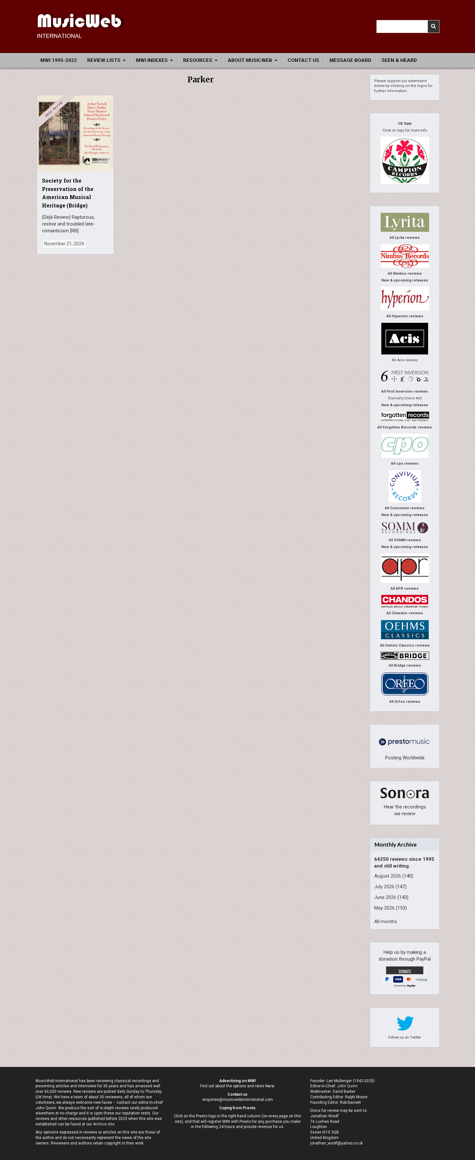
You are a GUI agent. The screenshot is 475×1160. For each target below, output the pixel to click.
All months (385, 921)
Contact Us (303, 60)
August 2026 (387, 876)
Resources (197, 60)
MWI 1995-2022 (58, 60)
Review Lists (104, 60)
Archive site (103, 1124)
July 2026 (384, 887)
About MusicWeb (250, 60)
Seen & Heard (399, 60)
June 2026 (385, 897)
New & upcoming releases (404, 280)
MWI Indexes (152, 60)
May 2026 (384, 908)
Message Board (350, 60)
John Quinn (347, 1086)
